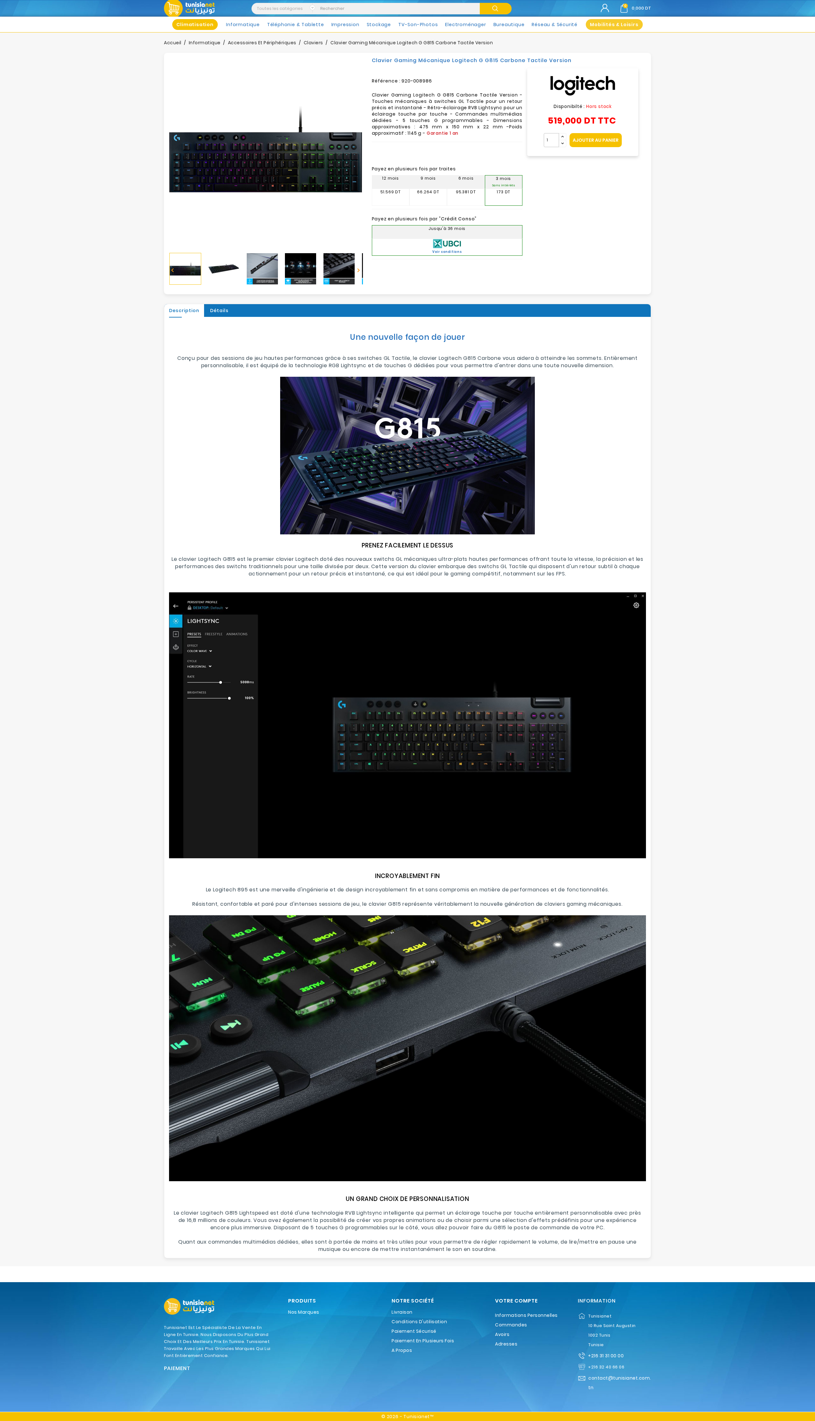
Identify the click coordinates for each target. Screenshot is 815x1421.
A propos (402, 1350)
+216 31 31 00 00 (606, 1356)
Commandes (511, 1325)
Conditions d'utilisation (419, 1321)
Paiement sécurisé (414, 1331)
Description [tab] (184, 310)
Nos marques (303, 1312)
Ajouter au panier (596, 140)
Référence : (386, 81)
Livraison (402, 1312)
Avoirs (502, 1334)
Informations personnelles (526, 1315)
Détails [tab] (219, 310)
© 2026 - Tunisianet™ (407, 1416)
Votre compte (516, 1301)
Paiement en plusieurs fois (423, 1341)
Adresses (506, 1344)
